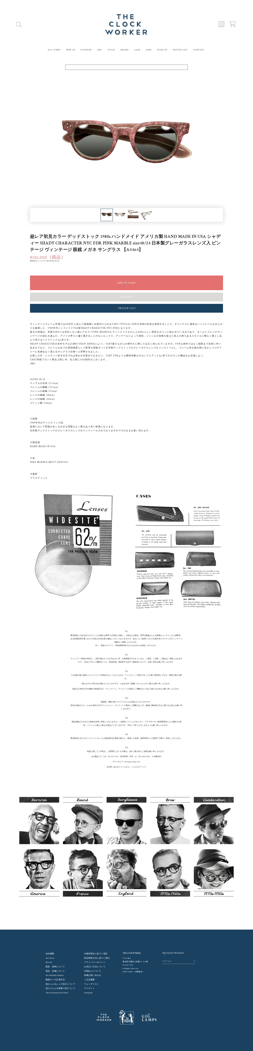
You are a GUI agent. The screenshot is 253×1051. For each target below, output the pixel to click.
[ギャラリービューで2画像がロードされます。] (120, 215)
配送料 (32, 261)
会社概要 (50, 953)
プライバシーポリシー (94, 962)
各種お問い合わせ (92, 975)
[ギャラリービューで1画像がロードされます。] (106, 215)
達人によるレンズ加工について (60, 984)
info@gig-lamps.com (132, 762)
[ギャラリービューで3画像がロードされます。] (133, 215)
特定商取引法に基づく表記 (97, 958)
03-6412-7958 (113, 756)
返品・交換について (55, 971)
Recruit (49, 962)
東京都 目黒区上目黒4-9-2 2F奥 (135, 962)
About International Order (57, 992)
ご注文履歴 (89, 979)
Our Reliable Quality (55, 975)
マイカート (89, 988)
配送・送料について (55, 966)
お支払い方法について (94, 966)
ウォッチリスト (91, 984)
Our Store (50, 958)
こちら (134, 767)
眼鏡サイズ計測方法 (55, 979)
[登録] (194, 961)
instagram (88, 992)
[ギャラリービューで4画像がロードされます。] (146, 215)
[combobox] (126, 67)
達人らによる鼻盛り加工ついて (60, 988)
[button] (18, 24)
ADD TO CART (126, 282)
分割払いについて (92, 971)
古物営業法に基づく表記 (95, 953)
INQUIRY (126, 297)
